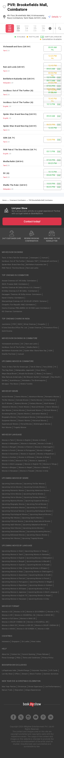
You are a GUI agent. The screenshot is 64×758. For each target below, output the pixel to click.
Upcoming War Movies (11, 518)
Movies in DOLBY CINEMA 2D (47, 625)
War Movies (6, 410)
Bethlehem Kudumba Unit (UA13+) (18, 79)
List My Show (7, 674)
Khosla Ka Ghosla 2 (27, 374)
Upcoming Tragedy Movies (32, 538)
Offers (17, 674)
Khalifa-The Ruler (9, 354)
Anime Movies (19, 410)
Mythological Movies (42, 424)
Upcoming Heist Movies (11, 528)
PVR (14, 324)
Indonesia (6, 642)
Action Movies (7, 397)
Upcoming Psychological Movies (15, 514)
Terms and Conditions (31, 658)
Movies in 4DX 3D (26, 625)
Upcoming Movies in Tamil (12, 555)
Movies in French (9, 450)
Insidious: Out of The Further (13, 261)
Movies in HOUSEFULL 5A (25, 615)
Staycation (19, 690)
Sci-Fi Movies (7, 403)
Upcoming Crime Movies (11, 494)
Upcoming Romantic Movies (13, 490)
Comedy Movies (22, 400)
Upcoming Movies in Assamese (14, 575)
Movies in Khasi (43, 457)
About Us (5, 654)
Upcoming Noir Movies (11, 538)
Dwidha (5, 380)
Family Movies (36, 400)
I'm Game (47, 374)
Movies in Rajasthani (45, 454)
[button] (4, 7)
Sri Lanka (25, 642)
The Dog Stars (7, 370)
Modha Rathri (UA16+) (13, 161)
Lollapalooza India (9, 670)
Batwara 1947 (32, 261)
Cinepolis (41, 324)
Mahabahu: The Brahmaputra (33, 380)
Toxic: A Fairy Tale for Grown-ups (15, 258)
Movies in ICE (7, 615)
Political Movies (49, 410)
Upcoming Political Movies (12, 521)
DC (22, 344)
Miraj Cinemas (30, 324)
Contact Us (15, 654)
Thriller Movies (8, 400)
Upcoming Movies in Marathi (38, 561)
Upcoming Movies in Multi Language (42, 592)
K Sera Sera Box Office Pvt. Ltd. (14, 328)
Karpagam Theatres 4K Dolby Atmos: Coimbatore (21, 294)
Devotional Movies (34, 410)
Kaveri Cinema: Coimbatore (13, 298)
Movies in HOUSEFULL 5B (37, 622)
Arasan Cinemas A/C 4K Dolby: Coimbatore (19, 281)
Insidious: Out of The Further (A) (18, 91)
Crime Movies (49, 400)
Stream (25, 674)
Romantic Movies (52, 397)
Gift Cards (53, 670)
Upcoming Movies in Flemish (13, 578)
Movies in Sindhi (44, 444)
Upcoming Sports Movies (32, 518)
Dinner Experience (35, 687)
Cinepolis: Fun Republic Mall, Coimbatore (18, 305)
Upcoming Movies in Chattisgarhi (38, 572)
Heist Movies (24, 407)
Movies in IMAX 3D (27, 619)
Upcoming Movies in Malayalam (39, 558)
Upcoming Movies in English (13, 558)
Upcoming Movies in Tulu (38, 589)
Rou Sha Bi (55, 377)
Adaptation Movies (9, 407)
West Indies (36, 642)
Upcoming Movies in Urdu (39, 599)
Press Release (43, 654)
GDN (50, 351)
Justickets (6, 324)
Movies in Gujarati (28, 454)
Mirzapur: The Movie (10, 384)
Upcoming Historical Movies (13, 511)
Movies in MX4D (8, 629)
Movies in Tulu (21, 461)
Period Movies (26, 424)
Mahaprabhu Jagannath (24, 370)
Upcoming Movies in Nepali (40, 596)
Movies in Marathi (41, 467)
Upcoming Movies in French (38, 578)
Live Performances (52, 687)
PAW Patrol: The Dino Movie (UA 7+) (20, 150)
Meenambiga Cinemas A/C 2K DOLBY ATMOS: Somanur (24, 301)
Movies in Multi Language (12, 464)
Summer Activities (50, 674)
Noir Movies (6, 427)
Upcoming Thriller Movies (34, 484)
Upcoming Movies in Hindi (12, 551)
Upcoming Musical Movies (40, 514)
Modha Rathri (32, 347)
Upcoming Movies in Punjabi (38, 565)
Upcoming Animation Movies (13, 508)
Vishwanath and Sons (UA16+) (16, 47)
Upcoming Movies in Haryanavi (14, 599)
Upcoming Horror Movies (12, 497)
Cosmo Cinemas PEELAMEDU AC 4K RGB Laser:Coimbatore (26, 308)
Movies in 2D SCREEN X (36, 612)
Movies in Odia (8, 461)
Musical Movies (38, 407)
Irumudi (45, 258)
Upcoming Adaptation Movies (34, 525)
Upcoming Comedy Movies (34, 487)
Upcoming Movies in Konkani (40, 585)
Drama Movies (21, 397)
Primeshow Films (50, 328)
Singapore (16, 642)
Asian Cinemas (35, 328)
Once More (40, 370)
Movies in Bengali (9, 447)
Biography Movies (9, 417)
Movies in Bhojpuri (9, 467)
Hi (55, 367)
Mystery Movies (21, 403)
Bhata (39, 374)
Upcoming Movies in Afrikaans (14, 589)
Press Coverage (8, 658)
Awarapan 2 (35, 258)
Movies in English (24, 440)
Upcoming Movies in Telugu (36, 551)
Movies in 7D (53, 612)
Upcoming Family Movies (33, 494)
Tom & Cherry (35, 367)
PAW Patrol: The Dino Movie (13, 268)
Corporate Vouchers (39, 670)
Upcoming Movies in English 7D (14, 596)
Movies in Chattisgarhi (44, 447)
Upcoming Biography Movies (13, 504)
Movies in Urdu (42, 471)
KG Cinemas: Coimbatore (12, 311)
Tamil (5, 50)
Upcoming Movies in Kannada (37, 555)
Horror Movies (52, 407)
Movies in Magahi (44, 450)
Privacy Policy (47, 658)
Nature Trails (7, 690)
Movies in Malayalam (10, 444)
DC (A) (6, 173)
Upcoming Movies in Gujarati (13, 565)
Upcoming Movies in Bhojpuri (36, 568)
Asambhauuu (15, 380)
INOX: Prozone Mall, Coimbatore (15, 284)
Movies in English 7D (33, 464)
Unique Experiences (33, 690)
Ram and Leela (32, 268)
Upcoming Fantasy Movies (34, 497)
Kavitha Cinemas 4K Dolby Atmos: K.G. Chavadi (21, 288)
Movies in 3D (19, 612)
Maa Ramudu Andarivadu (12, 377)
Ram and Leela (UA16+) (13, 67)
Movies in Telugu (50, 464)
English (5, 106)
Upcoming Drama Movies (12, 484)
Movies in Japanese (38, 461)
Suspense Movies (9, 421)
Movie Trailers (35, 674)
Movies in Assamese (10, 454)
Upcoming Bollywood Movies (13, 535)
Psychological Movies (26, 417)
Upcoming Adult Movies (11, 525)
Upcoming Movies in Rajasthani (14, 585)
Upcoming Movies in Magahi (41, 582)
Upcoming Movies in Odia (12, 568)
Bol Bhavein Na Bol (31, 377)
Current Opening (28, 654)
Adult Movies (49, 403)
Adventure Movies (36, 397)
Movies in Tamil (8, 440)
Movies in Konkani (9, 457)
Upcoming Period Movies (36, 504)
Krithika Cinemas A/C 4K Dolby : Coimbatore (19, 291)
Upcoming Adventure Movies (37, 490)
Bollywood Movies (44, 417)
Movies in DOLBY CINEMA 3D (13, 622)
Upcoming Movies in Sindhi (40, 575)
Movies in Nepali (25, 467)
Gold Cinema (7, 331)
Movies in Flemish (25, 447)
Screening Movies (9, 414)
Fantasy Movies (35, 403)
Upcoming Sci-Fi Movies (36, 508)
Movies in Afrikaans (26, 457)
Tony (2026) (47, 367)
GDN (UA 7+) (9, 138)
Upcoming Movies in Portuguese (15, 582)
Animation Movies (39, 414)
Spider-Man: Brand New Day (13, 265)
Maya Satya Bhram (9, 374)
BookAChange (23, 670)
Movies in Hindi (39, 440)
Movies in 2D (7, 612)
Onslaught (45, 377)
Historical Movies (39, 421)
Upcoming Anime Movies (33, 528)
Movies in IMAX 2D (9, 625)
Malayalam (7, 83)
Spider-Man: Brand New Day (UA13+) (20, 114)
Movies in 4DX (43, 629)
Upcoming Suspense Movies (36, 501)
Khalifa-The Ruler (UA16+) (15, 185)
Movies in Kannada (28, 444)
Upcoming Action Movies (12, 487)
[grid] (32, 118)
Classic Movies (24, 421)
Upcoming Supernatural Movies (37, 521)
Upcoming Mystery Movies (12, 501)
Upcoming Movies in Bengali (13, 561)
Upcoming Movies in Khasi (12, 572)
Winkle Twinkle (26, 384)
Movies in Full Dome (10, 619)
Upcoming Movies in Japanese (14, 592)
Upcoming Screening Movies (38, 532)
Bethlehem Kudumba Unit (36, 265)
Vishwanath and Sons (48, 261)
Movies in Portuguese (26, 450)
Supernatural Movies (10, 424)
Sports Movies (24, 414)
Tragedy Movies (20, 427)
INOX (20, 324)
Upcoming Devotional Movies (13, 532)
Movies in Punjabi (27, 471)
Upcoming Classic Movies (37, 535)
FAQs (18, 658)
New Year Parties (9, 687)
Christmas (22, 687)
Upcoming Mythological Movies (39, 511)
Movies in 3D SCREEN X (26, 629)
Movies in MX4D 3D (45, 615)
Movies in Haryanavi (10, 471)
